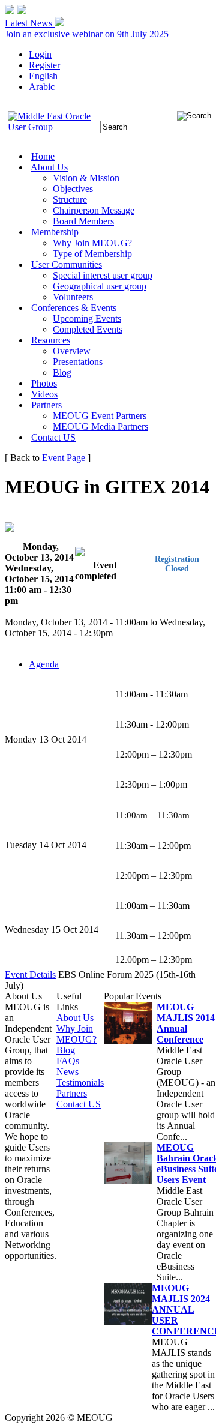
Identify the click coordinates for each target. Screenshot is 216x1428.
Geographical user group (99, 286)
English (43, 76)
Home (43, 156)
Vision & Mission (86, 178)
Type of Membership (92, 254)
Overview (72, 351)
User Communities (66, 264)
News (67, 1072)
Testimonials (80, 1082)
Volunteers (73, 297)
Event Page (63, 458)
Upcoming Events (87, 318)
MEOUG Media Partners (100, 426)
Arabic (42, 87)
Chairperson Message (93, 210)
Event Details (30, 974)
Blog (62, 372)
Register (44, 65)
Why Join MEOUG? (92, 243)
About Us (49, 167)
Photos (44, 383)
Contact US (53, 437)
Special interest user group (102, 275)
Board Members (83, 221)
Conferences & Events (73, 308)
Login (40, 54)
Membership (55, 232)
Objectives (73, 189)
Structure (70, 199)
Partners (46, 405)
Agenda (44, 664)
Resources (50, 340)
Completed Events (87, 329)
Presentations (78, 362)
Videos (44, 394)
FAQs (67, 1061)
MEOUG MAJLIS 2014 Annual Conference (186, 1023)
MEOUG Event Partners (99, 416)
